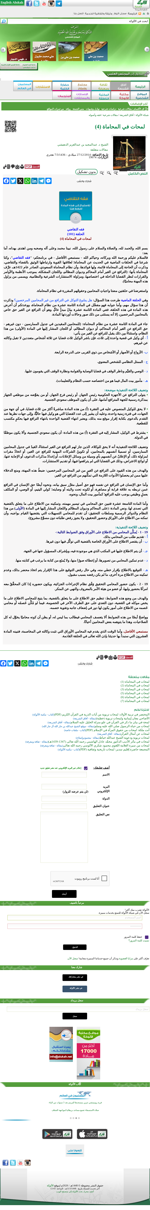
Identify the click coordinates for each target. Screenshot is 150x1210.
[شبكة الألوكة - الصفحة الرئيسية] (132, 14)
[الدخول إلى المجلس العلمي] (125, 74)
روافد (68, 108)
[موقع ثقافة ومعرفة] (101, 86)
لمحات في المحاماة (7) (135, 701)
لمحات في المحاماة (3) (135, 689)
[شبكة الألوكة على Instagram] (51, 3)
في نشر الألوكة (76, 988)
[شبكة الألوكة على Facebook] (29, 3)
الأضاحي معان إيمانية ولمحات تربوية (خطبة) (122, 718)
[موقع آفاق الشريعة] (120, 86)
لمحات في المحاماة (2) (135, 685)
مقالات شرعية (124, 108)
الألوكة (50, 1185)
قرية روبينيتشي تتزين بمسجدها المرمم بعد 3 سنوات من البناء (75, 1103)
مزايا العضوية (126, 958)
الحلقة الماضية (130, 300)
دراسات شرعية (109, 108)
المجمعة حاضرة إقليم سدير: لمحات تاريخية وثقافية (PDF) (114, 749)
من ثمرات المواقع (55, 108)
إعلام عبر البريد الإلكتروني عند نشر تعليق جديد (61, 768)
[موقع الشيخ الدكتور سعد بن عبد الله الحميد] (75, 34)
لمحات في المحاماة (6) (135, 697)
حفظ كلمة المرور (133, 936)
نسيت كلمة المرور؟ (139, 940)
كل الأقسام (139, 108)
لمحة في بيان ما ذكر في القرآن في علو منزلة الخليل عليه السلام (110, 722)
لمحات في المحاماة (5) (135, 693)
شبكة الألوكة (142, 115)
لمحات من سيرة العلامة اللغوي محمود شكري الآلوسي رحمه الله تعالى (106, 745)
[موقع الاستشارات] (42, 86)
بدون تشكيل (86, 172)
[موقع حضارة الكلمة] (62, 86)
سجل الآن (73, 958)
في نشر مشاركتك (76, 977)
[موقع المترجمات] (62, 96)
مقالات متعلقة (99, 149)
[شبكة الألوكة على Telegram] (59, 3)
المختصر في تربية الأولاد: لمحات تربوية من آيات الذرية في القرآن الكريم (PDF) (101, 714)
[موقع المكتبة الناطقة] (101, 96)
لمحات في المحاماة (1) (135, 681)
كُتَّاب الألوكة (75, 1084)
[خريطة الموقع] (144, 14)
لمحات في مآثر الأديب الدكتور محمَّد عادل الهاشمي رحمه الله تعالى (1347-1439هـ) (98, 741)
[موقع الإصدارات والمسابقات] (81, 96)
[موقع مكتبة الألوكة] (120, 96)
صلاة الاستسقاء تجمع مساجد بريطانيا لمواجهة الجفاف (75, 1110)
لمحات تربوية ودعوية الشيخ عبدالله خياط (124, 737)
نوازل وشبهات (92, 108)
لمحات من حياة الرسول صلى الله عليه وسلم (122, 726)
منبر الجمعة (78, 108)
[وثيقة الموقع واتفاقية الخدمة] (98, 14)
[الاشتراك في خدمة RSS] (140, 14)
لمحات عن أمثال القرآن (135, 733)
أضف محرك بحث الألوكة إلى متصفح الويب (75, 1191)
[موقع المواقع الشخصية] (140, 96)
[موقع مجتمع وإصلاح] (81, 86)
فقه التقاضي (21, 257)
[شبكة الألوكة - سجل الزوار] (120, 14)
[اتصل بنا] (78, 14)
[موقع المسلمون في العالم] (23, 86)
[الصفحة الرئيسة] (148, 14)
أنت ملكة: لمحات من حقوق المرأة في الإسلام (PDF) (117, 730)
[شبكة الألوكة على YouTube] (44, 3)
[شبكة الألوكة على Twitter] (36, 3)
